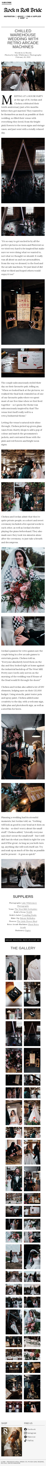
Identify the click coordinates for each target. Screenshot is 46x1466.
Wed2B (29, 912)
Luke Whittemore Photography (27, 55)
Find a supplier (33, 16)
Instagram (31, 1433)
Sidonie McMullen (27, 918)
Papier (28, 930)
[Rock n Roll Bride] (23, 10)
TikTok (30, 1440)
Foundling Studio (29, 915)
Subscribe (7, 3)
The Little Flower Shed (27, 921)
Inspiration (9, 16)
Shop (22, 18)
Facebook (31, 1429)
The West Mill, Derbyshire (26, 909)
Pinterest (31, 1437)
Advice (20, 16)
